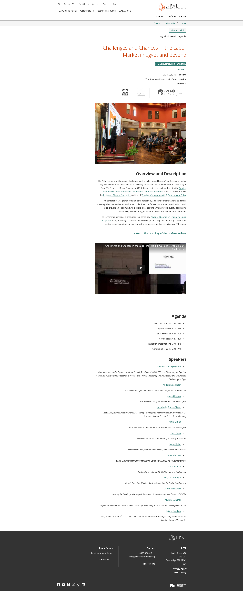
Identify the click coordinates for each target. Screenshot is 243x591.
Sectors (161, 16)
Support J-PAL (69, 4)
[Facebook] (58, 584)
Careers (106, 4)
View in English (177, 30)
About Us (170, 23)
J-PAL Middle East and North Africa (170, 64)
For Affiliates (84, 4)
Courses (95, 4)
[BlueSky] (68, 584)
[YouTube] (63, 584)
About (183, 16)
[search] (58, 4)
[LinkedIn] (83, 584)
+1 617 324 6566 (147, 553)
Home (183, 23)
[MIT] (177, 585)
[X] (73, 584)
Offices (172, 16)
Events (157, 23)
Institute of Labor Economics (116, 195)
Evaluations (125, 11)
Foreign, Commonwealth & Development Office (164, 195)
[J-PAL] (172, 7)
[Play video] (141, 268)
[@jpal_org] (78, 584)
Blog (114, 4)
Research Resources (106, 11)
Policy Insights (87, 11)
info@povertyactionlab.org (142, 556)
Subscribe (104, 559)
